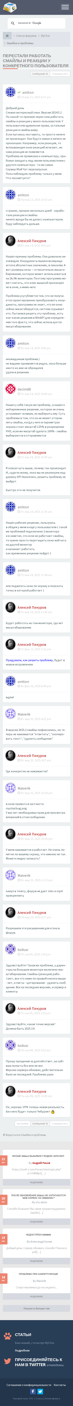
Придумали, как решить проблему (29, 660)
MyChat (45, 35)
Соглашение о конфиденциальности (29, 1385)
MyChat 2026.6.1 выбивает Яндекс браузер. (38, 1156)
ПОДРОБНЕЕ (36, 1182)
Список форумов (26, 35)
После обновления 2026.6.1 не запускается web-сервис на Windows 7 (38, 1196)
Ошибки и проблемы (20, 43)
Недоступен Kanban (38, 1234)
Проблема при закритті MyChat (38, 1274)
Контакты (60, 1385)
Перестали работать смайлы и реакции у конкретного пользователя (36, 60)
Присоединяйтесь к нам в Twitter (39, 1362)
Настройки (22, 1123)
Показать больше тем (37, 1308)
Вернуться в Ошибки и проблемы (25, 1135)
